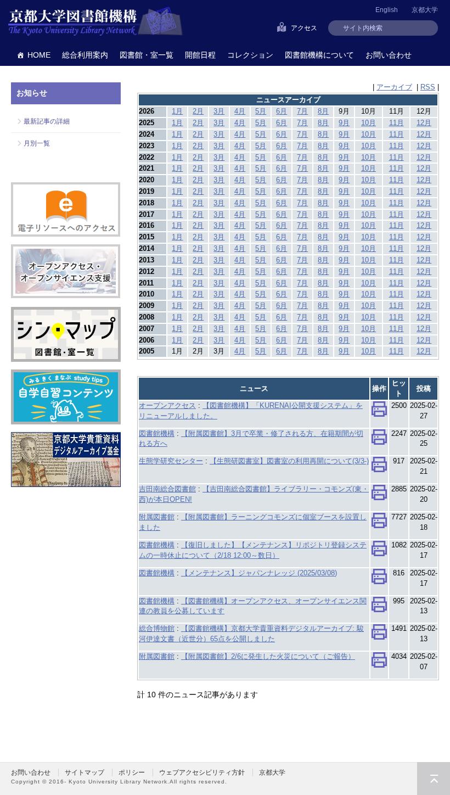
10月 (368, 123)
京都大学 (425, 10)
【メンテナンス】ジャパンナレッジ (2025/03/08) (259, 573)
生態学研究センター (171, 461)
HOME (38, 55)
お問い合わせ (388, 55)
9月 (344, 123)
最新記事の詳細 (47, 121)
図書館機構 (157, 433)
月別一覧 (37, 143)
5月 (260, 111)
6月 (281, 111)
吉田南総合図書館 (167, 489)
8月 (323, 111)
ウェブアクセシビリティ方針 (202, 772)
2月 (198, 111)
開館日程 (200, 55)
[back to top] (433, 778)
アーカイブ (394, 87)
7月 (302, 111)
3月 (218, 111)
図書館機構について (319, 55)
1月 (177, 111)
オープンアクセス (167, 405)
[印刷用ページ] (379, 411)
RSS (427, 87)
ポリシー (132, 772)
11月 (396, 123)
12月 (424, 123)
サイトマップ (84, 772)
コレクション (250, 55)
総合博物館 (157, 628)
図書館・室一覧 (146, 55)
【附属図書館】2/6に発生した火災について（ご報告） (268, 656)
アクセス (304, 28)
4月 (239, 111)
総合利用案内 (85, 55)
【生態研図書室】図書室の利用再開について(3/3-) (289, 461)
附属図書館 (157, 517)
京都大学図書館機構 (95, 22)
